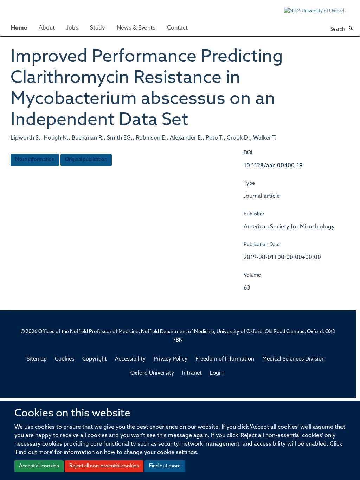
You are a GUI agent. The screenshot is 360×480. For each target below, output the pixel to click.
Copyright (94, 359)
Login (217, 373)
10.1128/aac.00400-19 (273, 166)
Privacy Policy (170, 359)
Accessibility (130, 359)
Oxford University (152, 373)
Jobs (72, 28)
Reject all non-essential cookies (104, 466)
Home (19, 28)
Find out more (165, 466)
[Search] (350, 29)
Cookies (64, 359)
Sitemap (37, 359)
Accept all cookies (39, 466)
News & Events (136, 28)
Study (97, 28)
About (47, 28)
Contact (177, 28)
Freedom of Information (224, 359)
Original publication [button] (86, 159)
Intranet (192, 373)
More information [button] (34, 159)
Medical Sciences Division (293, 359)
